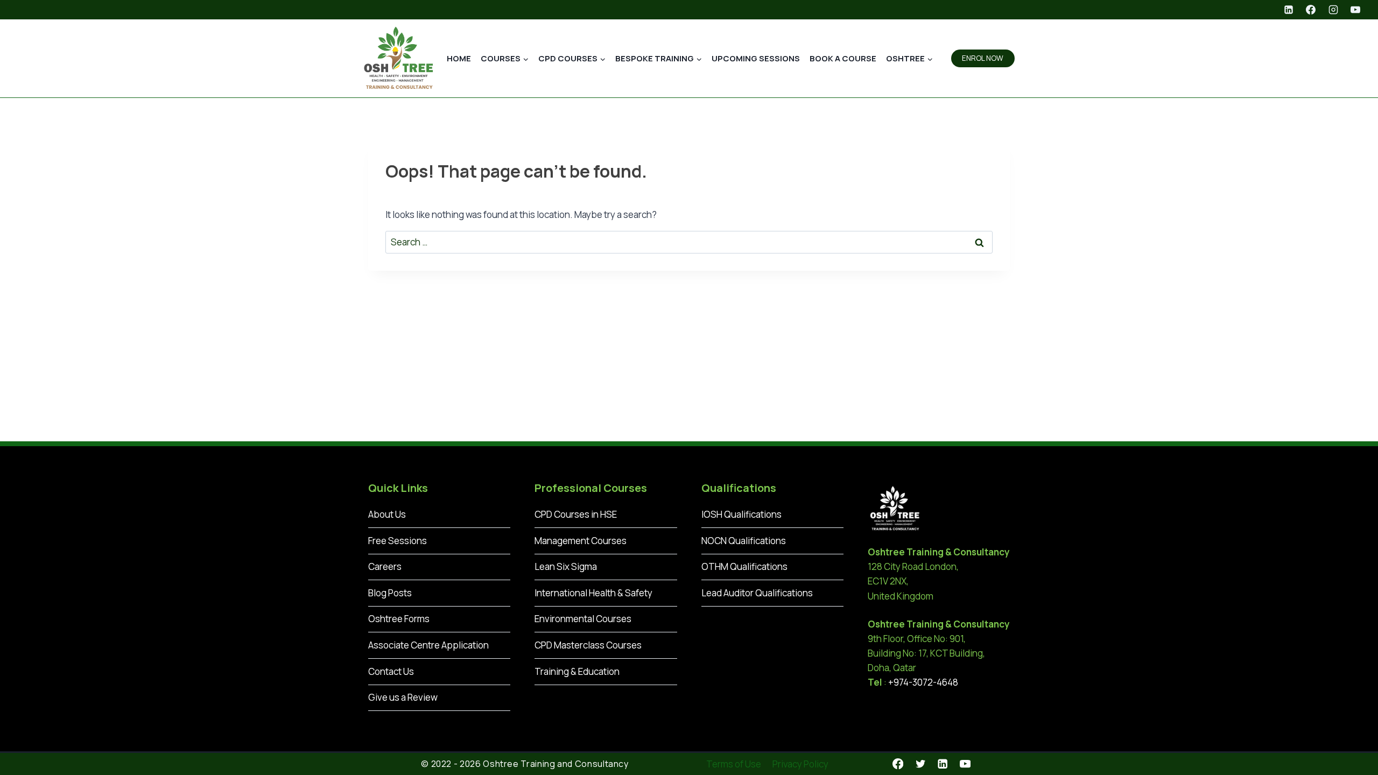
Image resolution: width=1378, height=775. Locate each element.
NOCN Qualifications (743, 540)
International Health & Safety (593, 593)
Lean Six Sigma (566, 566)
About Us (387, 514)
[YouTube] (1355, 9)
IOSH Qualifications (741, 514)
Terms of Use (733, 764)
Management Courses (581, 540)
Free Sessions (397, 540)
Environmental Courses (583, 618)
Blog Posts (390, 593)
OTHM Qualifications (744, 566)
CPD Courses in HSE (576, 514)
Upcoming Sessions (756, 58)
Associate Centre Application (428, 645)
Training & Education (577, 671)
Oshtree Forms (399, 618)
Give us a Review (403, 697)
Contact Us (391, 671)
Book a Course (843, 58)
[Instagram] (1333, 9)
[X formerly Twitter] (920, 764)
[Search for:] (689, 242)
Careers (385, 566)
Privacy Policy (800, 764)
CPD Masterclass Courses (588, 645)
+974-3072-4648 (923, 682)
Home (459, 58)
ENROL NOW (982, 58)
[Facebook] (1310, 9)
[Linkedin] (1288, 9)
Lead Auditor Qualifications (757, 593)
